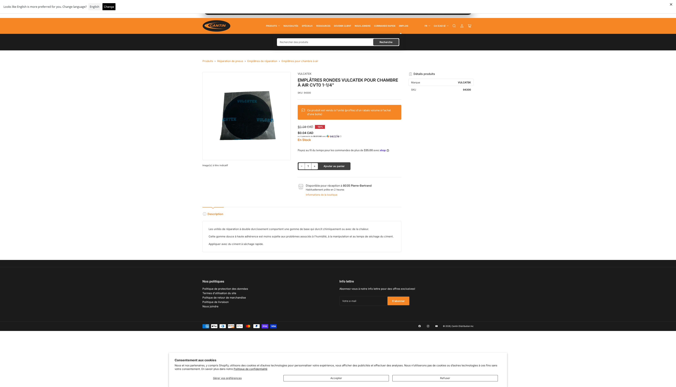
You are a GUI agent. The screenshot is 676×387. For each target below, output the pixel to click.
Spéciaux (307, 25)
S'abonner (398, 300)
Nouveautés (290, 25)
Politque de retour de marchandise (224, 297)
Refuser (445, 378)
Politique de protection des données (225, 288)
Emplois (403, 25)
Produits (271, 25)
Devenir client (342, 25)
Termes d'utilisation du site (219, 293)
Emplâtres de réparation (262, 61)
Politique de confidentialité (250, 369)
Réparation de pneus (230, 61)
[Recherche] (454, 26)
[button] (350, 136)
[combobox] (338, 42)
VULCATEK (304, 73)
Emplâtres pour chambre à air (299, 61)
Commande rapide (384, 25)
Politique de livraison (215, 302)
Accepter (336, 378)
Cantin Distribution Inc (463, 326)
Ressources (323, 25)
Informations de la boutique (321, 194)
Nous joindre (363, 25)
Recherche (386, 42)
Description (215, 214)
